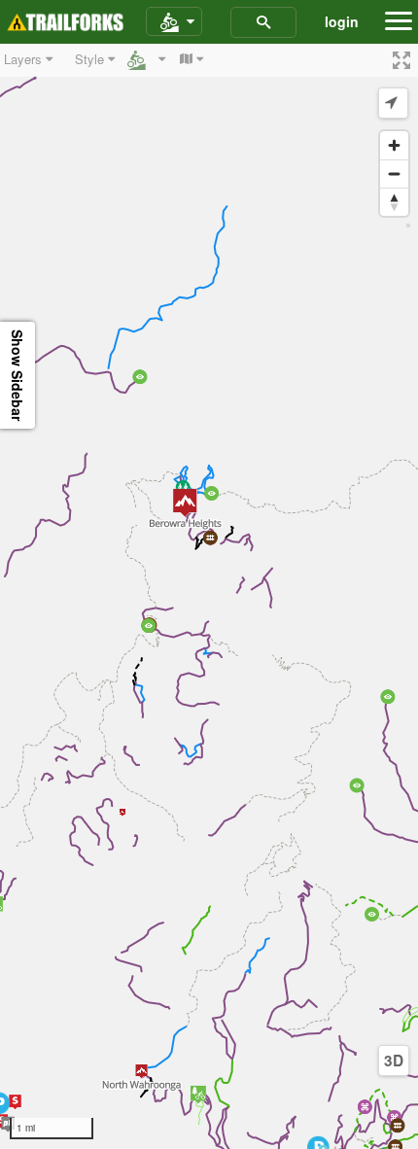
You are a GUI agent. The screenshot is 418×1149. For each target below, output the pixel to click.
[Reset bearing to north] (394, 202)
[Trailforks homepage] (65, 22)
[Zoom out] (394, 173)
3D (393, 1060)
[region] (209, 596)
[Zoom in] (394, 145)
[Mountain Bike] (174, 22)
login (342, 21)
